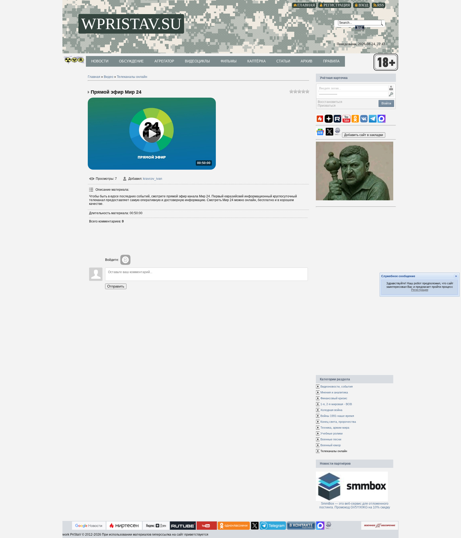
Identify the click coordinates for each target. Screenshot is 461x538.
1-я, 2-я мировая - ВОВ (336, 404)
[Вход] (125, 260)
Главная (94, 77)
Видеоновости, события (336, 386)
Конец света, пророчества (338, 421)
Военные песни (330, 439)
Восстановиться (330, 102)
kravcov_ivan (152, 179)
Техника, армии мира (334, 427)
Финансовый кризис (333, 398)
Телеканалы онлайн (132, 77)
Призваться (327, 105)
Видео (108, 77)
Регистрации (419, 290)
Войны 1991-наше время (337, 415)
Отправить (115, 286)
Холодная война (331, 410)
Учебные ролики (331, 433)
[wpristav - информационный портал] (363, 135)
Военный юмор (330, 445)
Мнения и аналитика (334, 392)
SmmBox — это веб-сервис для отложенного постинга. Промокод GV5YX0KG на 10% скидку (354, 505)
